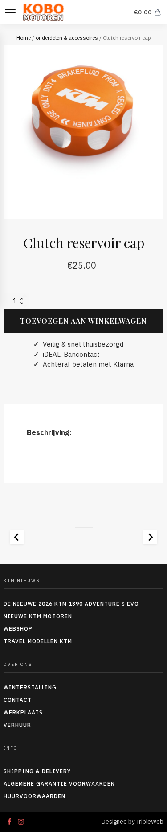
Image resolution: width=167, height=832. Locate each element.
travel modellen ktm (38, 641)
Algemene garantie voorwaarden (59, 783)
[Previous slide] (17, 537)
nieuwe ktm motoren (38, 616)
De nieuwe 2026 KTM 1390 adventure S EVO (71, 603)
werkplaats (23, 712)
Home (23, 37)
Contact (18, 700)
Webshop (18, 628)
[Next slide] (150, 537)
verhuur (17, 725)
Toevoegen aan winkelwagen (83, 321)
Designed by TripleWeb (132, 821)
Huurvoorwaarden (34, 796)
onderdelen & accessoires (67, 37)
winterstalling (30, 687)
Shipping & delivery (37, 771)
